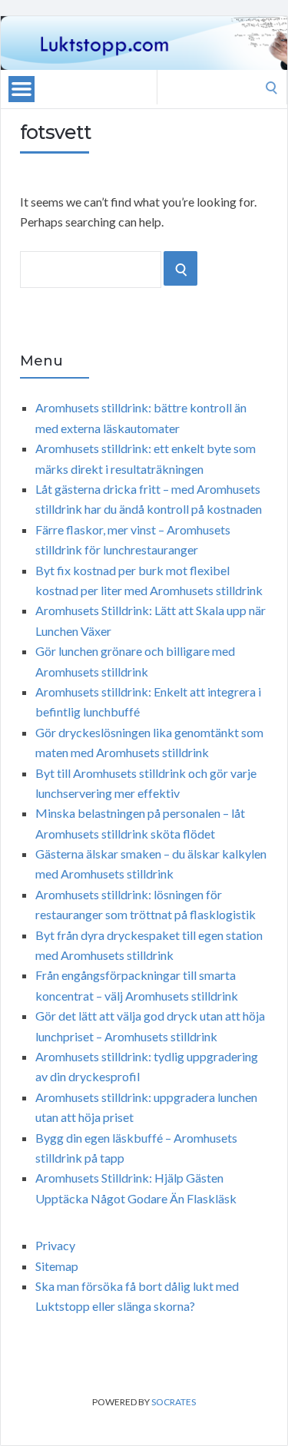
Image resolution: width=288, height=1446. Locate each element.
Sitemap (56, 1266)
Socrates (173, 1402)
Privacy (55, 1245)
